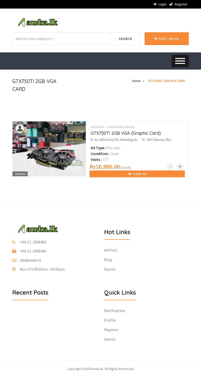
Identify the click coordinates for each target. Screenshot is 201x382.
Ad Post (110, 250)
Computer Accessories (120, 127)
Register (181, 4)
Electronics (97, 127)
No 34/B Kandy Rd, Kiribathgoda (116, 140)
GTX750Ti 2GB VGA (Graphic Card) (126, 133)
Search (125, 38)
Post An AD (168, 38)
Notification (114, 310)
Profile (110, 320)
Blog (108, 259)
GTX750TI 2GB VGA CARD (166, 81)
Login (162, 4)
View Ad (139, 174)
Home (136, 81)
